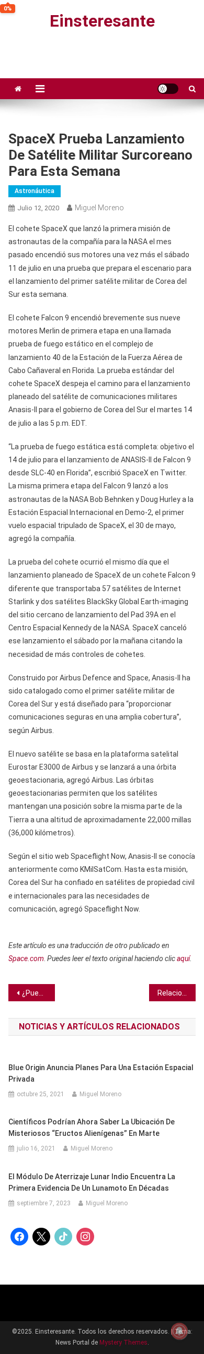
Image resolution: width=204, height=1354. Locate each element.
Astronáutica (34, 191)
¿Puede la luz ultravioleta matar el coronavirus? (38, 993)
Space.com (26, 958)
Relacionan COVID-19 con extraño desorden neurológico (176, 993)
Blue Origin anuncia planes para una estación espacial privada (101, 1073)
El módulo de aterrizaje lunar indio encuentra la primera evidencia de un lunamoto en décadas (91, 1182)
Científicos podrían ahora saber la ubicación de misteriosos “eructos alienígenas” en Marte (91, 1127)
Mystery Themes (123, 1342)
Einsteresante (102, 21)
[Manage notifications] (179, 1331)
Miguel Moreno (99, 207)
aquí (183, 958)
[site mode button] (167, 88)
